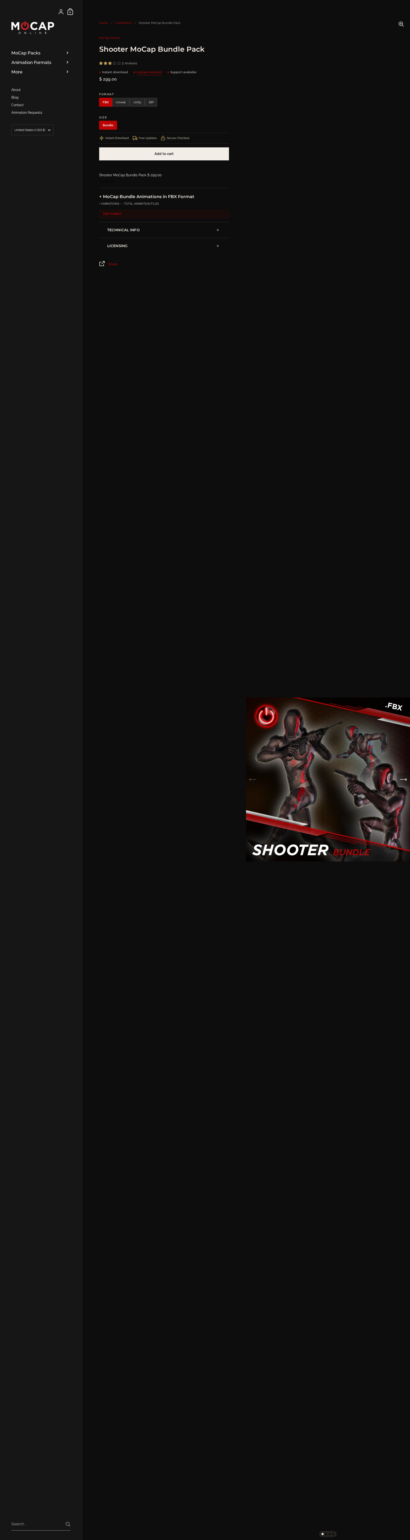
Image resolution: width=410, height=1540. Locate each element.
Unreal (121, 102)
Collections (123, 23)
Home (103, 23)
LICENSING (117, 246)
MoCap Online (109, 38)
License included (149, 72)
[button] (322, 1534)
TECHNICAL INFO (123, 230)
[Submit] (67, 1524)
